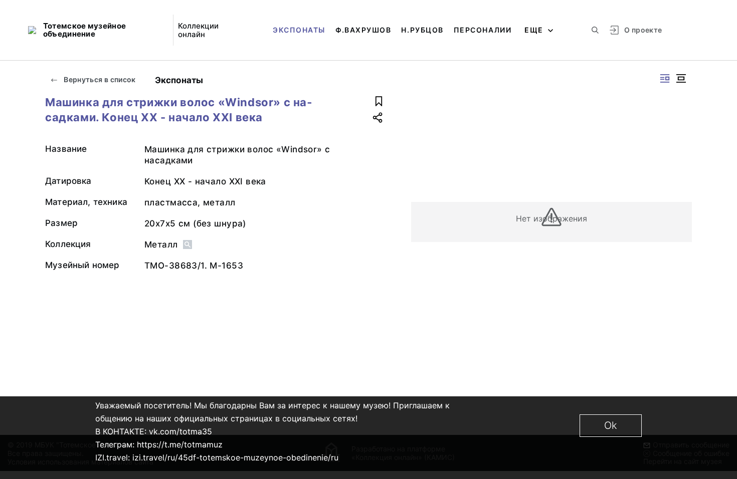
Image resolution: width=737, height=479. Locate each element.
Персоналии (482, 30)
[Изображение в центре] (681, 78)
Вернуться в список (99, 79)
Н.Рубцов (422, 30)
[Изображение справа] (665, 78)
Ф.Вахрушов (363, 30)
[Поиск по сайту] (595, 30)
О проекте (643, 30)
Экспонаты (299, 30)
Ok (610, 425)
